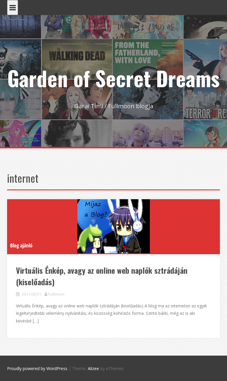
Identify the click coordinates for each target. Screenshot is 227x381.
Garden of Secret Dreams (113, 77)
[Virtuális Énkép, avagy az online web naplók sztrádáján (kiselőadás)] (113, 226)
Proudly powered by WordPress (37, 368)
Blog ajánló (21, 245)
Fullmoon (56, 294)
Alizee (93, 368)
